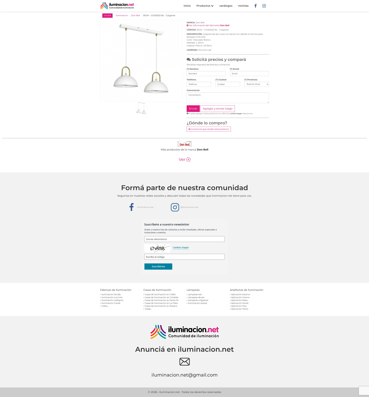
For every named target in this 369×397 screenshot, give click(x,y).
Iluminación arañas (197, 303)
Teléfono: (191, 79)
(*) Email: (234, 69)
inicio (187, 5)
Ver (184, 159)
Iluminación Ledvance (112, 300)
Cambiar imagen (181, 247)
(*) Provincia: (251, 79)
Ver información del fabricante (208, 25)
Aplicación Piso (239, 306)
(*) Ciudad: (221, 79)
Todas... (148, 309)
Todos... (105, 306)
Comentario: (193, 90)
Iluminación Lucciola (111, 297)
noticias (243, 5)
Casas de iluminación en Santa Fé (161, 300)
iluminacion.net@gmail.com (184, 375)
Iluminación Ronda (111, 294)
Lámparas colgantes (198, 300)
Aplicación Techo (239, 309)
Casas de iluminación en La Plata (161, 303)
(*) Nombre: (193, 69)
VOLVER (107, 15)
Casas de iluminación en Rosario (161, 306)
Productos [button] (203, 5)
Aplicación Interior (240, 297)
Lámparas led (194, 294)
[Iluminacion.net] (117, 5)
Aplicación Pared (239, 303)
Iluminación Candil (110, 303)
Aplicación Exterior (240, 294)
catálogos (225, 5)
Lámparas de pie (196, 297)
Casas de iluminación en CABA (160, 294)
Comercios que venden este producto (209, 129)
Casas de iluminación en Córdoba (161, 297)
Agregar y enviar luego (217, 108)
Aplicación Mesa (239, 300)
